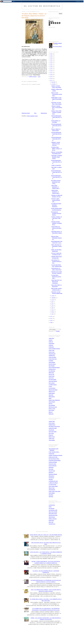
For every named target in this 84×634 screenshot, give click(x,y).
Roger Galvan (51, 410)
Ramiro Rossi (51, 520)
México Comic (52, 488)
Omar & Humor (52, 401)
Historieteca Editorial (53, 474)
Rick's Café (51, 522)
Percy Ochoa (51, 433)
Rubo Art (50, 412)
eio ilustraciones (52, 505)
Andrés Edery (51, 338)
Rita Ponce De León (53, 407)
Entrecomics (51, 467)
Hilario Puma (51, 372)
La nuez (50, 386)
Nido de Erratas (52, 517)
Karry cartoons (52, 383)
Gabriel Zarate (58, 43)
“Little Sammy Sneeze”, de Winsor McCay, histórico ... (56, 233)
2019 (51, 68)
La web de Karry (52, 388)
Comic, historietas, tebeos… (54, 451)
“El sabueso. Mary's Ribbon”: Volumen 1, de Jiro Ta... (56, 148)
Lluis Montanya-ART (53, 510)
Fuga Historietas (52, 370)
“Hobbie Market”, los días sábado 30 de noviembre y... (56, 99)
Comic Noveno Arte (53, 358)
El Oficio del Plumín (53, 462)
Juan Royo (51, 479)
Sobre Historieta (52, 489)
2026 (51, 54)
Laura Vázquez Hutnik (53, 486)
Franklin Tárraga (52, 424)
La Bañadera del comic (53, 481)
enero (52, 314)
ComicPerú (51, 360)
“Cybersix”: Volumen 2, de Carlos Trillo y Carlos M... (56, 218)
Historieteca (51, 472)
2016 (51, 74)
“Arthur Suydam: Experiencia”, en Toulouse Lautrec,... (55, 192)
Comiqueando (51, 453)
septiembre (53, 297)
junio (52, 303)
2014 (51, 78)
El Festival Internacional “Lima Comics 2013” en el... (56, 162)
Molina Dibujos (52, 396)
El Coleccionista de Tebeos (54, 458)
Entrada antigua (44, 113)
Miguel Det (51, 395)
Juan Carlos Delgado (53, 381)
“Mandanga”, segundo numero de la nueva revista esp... (55, 144)
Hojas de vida (51, 374)
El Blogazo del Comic (53, 457)
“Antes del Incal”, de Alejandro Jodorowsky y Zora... (56, 261)
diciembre (53, 82)
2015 (51, 76)
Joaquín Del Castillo (53, 428)
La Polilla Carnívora (53, 384)
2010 (51, 320)
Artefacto (50, 340)
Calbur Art (51, 341)
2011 (51, 318)
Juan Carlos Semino (53, 431)
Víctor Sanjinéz (52, 440)
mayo (52, 305)
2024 (51, 58)
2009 (51, 322)
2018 (51, 70)
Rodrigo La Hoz (52, 408)
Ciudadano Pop (52, 355)
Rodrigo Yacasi (52, 436)
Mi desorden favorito (53, 513)
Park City (50, 403)
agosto (52, 299)
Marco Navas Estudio (53, 511)
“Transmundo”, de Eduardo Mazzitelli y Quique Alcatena (56, 157)
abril (52, 307)
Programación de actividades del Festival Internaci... (56, 213)
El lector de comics (52, 463)
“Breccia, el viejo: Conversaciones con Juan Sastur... (56, 94)
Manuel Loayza (52, 391)
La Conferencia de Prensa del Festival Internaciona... (56, 205)
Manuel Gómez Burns (53, 389)
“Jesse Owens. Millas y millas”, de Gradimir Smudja (46, 534)
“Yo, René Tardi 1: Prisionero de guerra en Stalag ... (56, 276)
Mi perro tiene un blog (53, 515)
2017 (51, 72)
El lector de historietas (42, 6)
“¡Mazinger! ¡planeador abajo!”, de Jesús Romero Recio (56, 107)
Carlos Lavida (51, 350)
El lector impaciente (52, 465)
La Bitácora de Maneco (53, 482)
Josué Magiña (51, 429)
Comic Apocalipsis (52, 357)
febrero (52, 312)
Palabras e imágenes (53, 518)
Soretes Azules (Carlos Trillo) (54, 491)
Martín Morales (52, 393)
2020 (51, 66)
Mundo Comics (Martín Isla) (54, 400)
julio (52, 301)
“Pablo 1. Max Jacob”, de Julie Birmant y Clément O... (56, 246)
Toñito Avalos (51, 438)
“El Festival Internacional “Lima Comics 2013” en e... (56, 117)
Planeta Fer (51, 435)
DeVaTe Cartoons (52, 364)
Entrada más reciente (26, 113)
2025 (51, 56)
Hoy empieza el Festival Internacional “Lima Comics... (56, 182)
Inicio (35, 113)
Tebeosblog (51, 494)
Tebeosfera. (51, 496)
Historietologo (51, 476)
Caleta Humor (51, 343)
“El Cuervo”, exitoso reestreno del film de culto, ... (55, 200)
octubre (53, 295)
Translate (58, 331)
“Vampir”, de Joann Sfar (56, 165)
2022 (51, 62)
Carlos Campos (52, 423)
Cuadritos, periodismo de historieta (55, 455)
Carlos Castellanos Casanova (54, 348)
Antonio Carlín (52, 421)
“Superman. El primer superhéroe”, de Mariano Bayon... (56, 223)
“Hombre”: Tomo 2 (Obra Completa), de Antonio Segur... (56, 112)
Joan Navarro (51, 477)
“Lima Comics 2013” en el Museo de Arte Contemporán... (56, 281)
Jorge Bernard (51, 508)
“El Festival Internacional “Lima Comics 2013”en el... (56, 125)
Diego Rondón (51, 365)
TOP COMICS (52, 493)
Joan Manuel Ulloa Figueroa (54, 426)
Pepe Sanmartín (52, 405)
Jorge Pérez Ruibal (52, 379)
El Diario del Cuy (52, 369)
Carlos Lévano (51, 352)
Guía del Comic (52, 470)
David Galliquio (52, 362)
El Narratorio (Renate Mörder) (55, 460)
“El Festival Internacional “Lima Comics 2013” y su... (56, 139)
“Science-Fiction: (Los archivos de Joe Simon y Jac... (56, 228)
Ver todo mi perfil (57, 46)
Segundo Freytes (52, 523)
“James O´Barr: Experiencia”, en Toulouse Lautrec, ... (55, 187)
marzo (52, 310)
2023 (51, 60)
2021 (51, 64)
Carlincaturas (51, 346)
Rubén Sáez (51, 413)
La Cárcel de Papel (52, 484)
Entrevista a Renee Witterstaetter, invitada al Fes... (56, 238)
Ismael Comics (51, 376)
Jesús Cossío (51, 377)
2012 (51, 316)
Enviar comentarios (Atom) (32, 115)
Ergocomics (51, 469)
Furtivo (50, 506)
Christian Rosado (52, 353)
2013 (51, 80)
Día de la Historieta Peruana (54, 367)
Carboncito (51, 345)
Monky (50, 398)
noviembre (53, 84)
